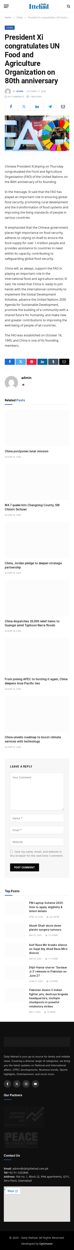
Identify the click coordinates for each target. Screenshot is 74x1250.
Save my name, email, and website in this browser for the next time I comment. (36, 853)
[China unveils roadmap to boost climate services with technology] (37, 714)
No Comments (16, 97)
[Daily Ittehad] (38, 6)
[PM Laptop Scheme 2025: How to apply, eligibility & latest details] (15, 908)
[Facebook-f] (7, 1084)
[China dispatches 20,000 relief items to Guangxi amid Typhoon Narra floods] (37, 598)
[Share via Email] (63, 106)
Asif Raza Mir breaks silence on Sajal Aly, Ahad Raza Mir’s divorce (48, 949)
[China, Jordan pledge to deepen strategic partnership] (37, 540)
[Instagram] (26, 1084)
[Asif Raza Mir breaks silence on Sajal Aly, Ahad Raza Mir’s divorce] (15, 950)
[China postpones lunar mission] (37, 428)
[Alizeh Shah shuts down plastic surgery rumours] (15, 930)
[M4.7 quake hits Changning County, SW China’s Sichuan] (37, 482)
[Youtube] (35, 1084)
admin (20, 91)
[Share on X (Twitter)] (24, 106)
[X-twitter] (16, 1084)
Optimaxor (46, 1243)
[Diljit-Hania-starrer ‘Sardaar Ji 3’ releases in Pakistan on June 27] (15, 972)
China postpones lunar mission (26, 451)
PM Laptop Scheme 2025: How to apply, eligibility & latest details (46, 907)
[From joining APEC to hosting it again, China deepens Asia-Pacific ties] (37, 656)
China (9, 27)
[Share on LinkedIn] (37, 106)
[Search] (68, 6)
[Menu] (6, 6)
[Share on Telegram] (50, 106)
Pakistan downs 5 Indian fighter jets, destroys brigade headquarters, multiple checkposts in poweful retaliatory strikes (48, 998)
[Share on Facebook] (11, 106)
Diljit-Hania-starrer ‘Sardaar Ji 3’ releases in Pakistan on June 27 (48, 971)
